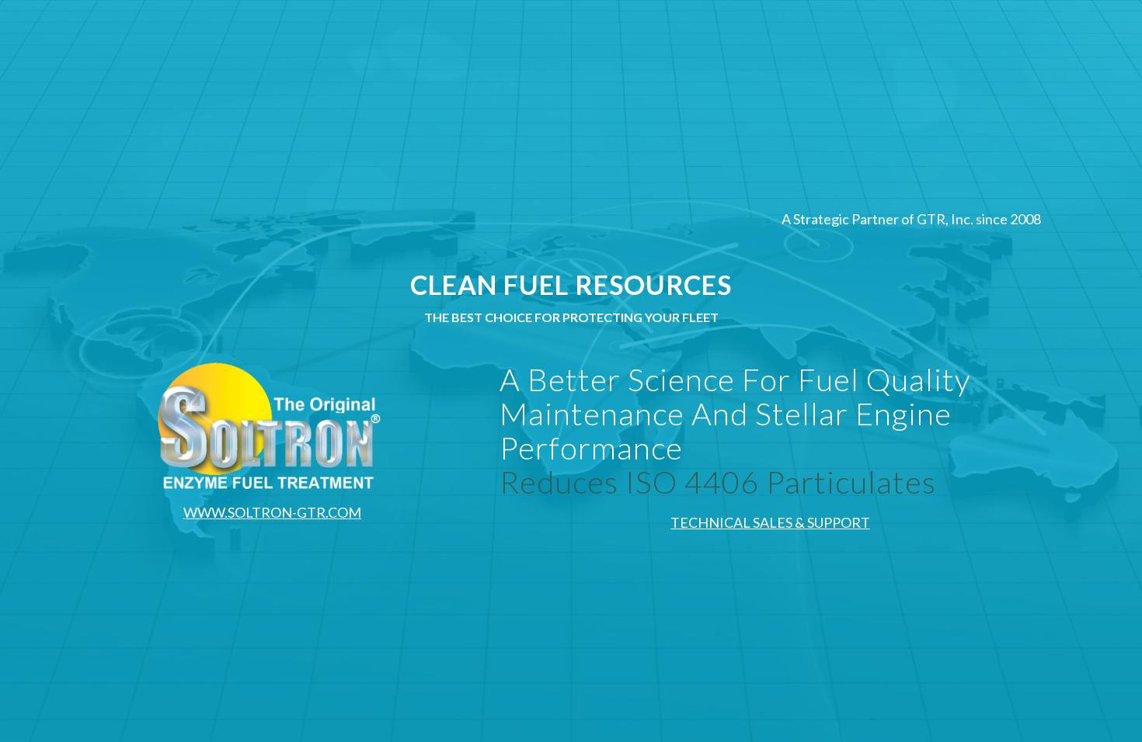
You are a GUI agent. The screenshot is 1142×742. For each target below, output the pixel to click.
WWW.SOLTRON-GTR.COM (272, 512)
